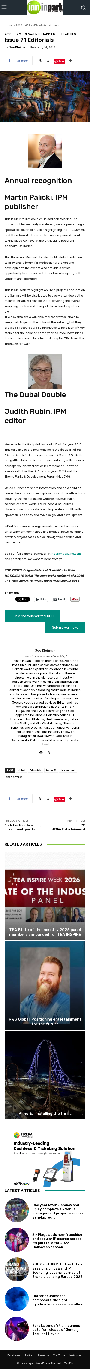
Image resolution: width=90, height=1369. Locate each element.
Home (9, 25)
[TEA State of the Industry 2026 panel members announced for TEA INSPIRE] (45, 896)
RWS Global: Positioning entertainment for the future (45, 1021)
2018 (19, 25)
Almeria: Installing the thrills (45, 1113)
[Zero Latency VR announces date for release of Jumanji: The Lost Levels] (17, 1329)
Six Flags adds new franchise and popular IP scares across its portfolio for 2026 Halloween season (57, 1241)
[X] (49, 751)
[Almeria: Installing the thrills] (45, 1075)
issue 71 (51, 770)
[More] (70, 60)
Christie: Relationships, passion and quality (23, 827)
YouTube (59, 1355)
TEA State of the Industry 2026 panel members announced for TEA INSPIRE (45, 931)
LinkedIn (43, 1355)
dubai (21, 770)
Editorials (36, 770)
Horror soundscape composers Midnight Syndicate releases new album (58, 1300)
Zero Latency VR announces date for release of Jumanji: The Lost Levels (56, 1330)
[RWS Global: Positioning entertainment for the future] (45, 985)
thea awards (14, 776)
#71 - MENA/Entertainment (42, 25)
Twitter (29, 1355)
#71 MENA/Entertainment (68, 827)
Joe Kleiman (18, 47)
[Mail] (41, 751)
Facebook (13, 1355)
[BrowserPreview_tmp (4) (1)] (45, 1158)
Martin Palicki (28, 197)
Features (68, 34)
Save (61, 61)
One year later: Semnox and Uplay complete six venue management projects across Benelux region (58, 1211)
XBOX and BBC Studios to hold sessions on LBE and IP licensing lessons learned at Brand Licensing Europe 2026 (58, 1270)
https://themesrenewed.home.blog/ (45, 656)
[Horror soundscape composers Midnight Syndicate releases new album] (17, 1299)
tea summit (68, 770)
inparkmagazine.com (66, 553)
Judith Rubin (27, 411)
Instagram (76, 1355)
